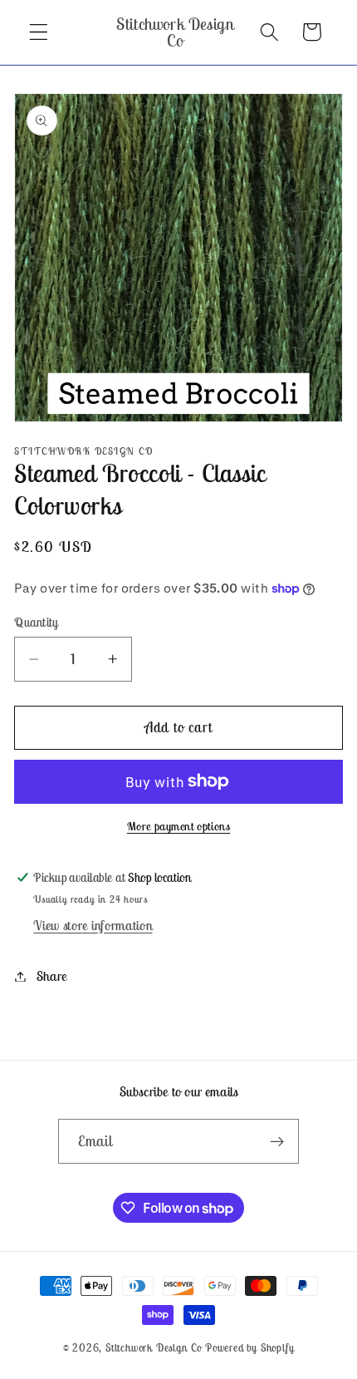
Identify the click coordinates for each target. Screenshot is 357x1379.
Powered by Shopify (250, 1348)
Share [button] (52, 976)
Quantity (36, 622)
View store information (92, 925)
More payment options (179, 826)
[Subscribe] (278, 1141)
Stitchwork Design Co (153, 1348)
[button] (38, 32)
